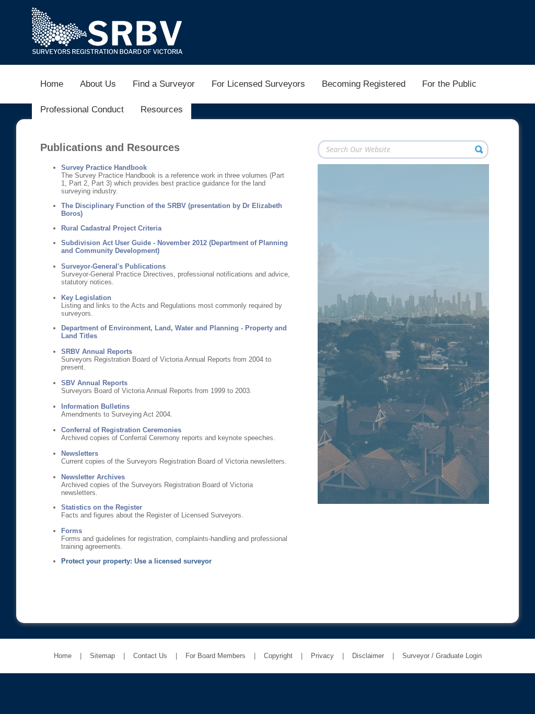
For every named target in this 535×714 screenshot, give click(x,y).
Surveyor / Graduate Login (442, 656)
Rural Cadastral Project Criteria (111, 228)
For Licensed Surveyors (258, 83)
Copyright (278, 656)
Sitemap (102, 656)
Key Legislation (86, 298)
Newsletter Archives (93, 477)
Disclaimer (368, 656)
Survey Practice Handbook (104, 167)
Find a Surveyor (163, 83)
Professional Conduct (82, 109)
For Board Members (215, 656)
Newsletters (79, 453)
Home (51, 83)
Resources (161, 109)
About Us (98, 83)
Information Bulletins (95, 406)
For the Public (449, 83)
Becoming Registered (364, 83)
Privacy (322, 656)
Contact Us (150, 656)
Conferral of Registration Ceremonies (121, 430)
